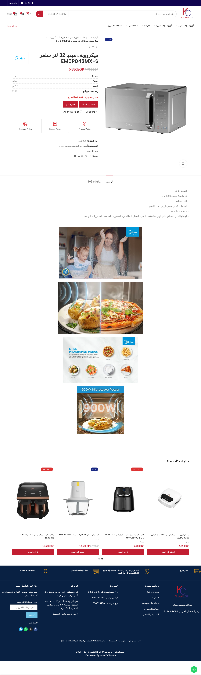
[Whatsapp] (26, 629)
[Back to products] (93, 47)
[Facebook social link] (33, 3)
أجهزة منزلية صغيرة (70, 37)
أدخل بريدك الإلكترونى (27, 602)
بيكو (187, 541)
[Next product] (89, 47)
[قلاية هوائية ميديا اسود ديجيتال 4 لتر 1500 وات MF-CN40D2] (123, 499)
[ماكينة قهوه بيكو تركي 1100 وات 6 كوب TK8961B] (33, 499)
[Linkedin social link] (78, 156)
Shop (84, 37)
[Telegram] (21, 629)
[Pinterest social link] (82, 156)
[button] (168, 552)
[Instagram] (31, 629)
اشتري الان (70, 104)
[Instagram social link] (29, 3)
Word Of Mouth (108, 655)
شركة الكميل (95, 651)
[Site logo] (187, 13)
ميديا (89, 151)
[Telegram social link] (22, 3)
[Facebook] (35, 629)
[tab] (109, 180)
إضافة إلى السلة (88, 104)
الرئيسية (94, 37)
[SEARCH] (39, 14)
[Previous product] (96, 47)
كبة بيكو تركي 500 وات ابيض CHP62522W (78, 534)
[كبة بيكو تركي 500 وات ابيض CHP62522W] (78, 499)
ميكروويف (53, 37)
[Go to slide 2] (99, 559)
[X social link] (86, 156)
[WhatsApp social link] (25, 3)
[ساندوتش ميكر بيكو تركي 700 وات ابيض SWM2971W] (168, 499)
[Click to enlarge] (183, 163)
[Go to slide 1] (102, 559)
